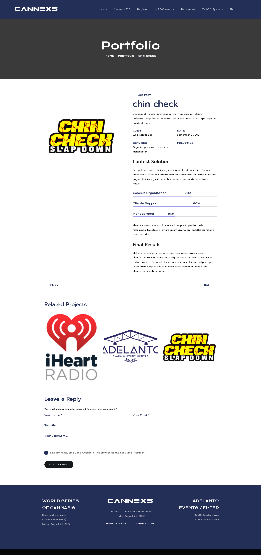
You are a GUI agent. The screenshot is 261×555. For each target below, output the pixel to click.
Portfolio (126, 56)
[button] (179, 150)
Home (103, 9)
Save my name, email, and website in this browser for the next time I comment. (98, 453)
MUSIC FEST (143, 95)
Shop (233, 9)
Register (142, 9)
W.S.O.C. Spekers (212, 9)
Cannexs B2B (122, 9)
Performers (188, 9)
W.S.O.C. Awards (164, 9)
